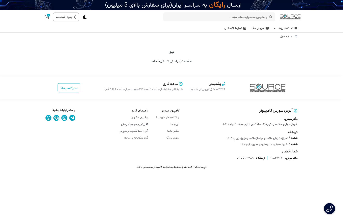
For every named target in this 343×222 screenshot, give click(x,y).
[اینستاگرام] (64, 117)
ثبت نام (60, 17)
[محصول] (267, 87)
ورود (69, 17)
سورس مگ (257, 28)
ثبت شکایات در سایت (136, 137)
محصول (284, 36)
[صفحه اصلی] (296, 36)
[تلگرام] (72, 117)
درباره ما (175, 124)
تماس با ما (173, 131)
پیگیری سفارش (139, 117)
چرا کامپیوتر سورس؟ (167, 117)
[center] (271, 17)
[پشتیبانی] (56, 117)
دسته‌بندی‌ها (285, 28)
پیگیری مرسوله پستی (133, 124)
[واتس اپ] (48, 117)
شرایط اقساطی (233, 28)
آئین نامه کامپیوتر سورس (133, 131)
